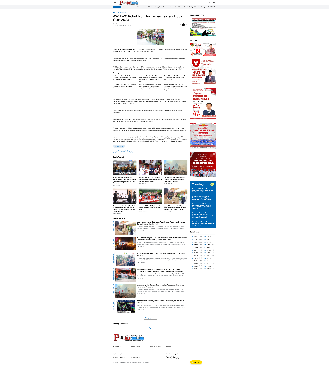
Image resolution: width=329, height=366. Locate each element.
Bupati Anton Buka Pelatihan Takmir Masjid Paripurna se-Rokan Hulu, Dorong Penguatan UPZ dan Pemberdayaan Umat (150, 78)
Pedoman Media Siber (154, 346)
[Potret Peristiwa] (129, 2)
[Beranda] (114, 12)
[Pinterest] (124, 151)
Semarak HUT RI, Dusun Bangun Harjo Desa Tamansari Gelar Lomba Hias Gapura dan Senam (150, 179)
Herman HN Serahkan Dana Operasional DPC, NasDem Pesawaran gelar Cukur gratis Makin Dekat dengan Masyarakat (202, 215)
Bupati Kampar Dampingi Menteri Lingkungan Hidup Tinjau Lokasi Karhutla (161, 254)
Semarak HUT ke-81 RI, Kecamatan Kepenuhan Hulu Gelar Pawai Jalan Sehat (150, 207)
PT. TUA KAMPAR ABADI (123, 362)
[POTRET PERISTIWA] (129, 337)
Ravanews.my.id (135, 357)
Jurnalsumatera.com (118, 357)
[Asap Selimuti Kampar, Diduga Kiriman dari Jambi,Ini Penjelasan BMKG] (125, 306)
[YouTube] (174, 357)
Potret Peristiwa (136, 362)
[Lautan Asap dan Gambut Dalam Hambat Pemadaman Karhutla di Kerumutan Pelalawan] (175, 167)
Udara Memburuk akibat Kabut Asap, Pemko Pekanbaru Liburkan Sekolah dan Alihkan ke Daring (175, 207)
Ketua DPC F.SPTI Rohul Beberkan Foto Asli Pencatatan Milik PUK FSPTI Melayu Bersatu (203, 223)
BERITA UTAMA (114, 226)
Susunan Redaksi (135, 346)
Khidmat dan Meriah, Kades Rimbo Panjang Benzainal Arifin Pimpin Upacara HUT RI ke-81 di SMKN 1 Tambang (124, 77)
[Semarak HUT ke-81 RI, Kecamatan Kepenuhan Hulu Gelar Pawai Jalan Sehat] (150, 196)
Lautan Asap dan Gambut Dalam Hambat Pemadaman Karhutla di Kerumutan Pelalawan (124, 86)
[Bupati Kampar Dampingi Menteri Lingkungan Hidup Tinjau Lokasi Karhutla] (125, 259)
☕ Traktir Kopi (196, 362)
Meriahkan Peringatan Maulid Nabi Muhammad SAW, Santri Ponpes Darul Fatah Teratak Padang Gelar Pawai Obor (178, 7)
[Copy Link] (131, 151)
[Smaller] (180, 24)
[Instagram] (170, 357)
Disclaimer (168, 346)
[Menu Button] (115, 2)
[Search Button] (214, 2)
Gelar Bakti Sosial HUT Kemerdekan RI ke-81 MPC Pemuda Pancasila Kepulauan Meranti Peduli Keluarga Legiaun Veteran (160, 270)
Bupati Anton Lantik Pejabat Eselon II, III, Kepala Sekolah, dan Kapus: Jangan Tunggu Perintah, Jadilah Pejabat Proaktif (150, 87)
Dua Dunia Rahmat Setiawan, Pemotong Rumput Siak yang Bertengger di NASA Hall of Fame (201, 198)
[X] (118, 151)
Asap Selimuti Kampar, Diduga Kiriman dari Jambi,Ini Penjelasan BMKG (160, 302)
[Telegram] (121, 151)
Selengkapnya (149, 318)
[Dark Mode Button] (210, 2)
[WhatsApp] (128, 151)
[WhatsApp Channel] (177, 357)
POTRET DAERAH (119, 146)
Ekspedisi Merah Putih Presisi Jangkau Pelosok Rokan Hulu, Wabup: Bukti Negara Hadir (175, 77)
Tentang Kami (117, 346)
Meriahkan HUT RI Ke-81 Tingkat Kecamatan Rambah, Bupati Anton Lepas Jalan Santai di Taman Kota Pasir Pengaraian (175, 87)
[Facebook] (114, 151)
